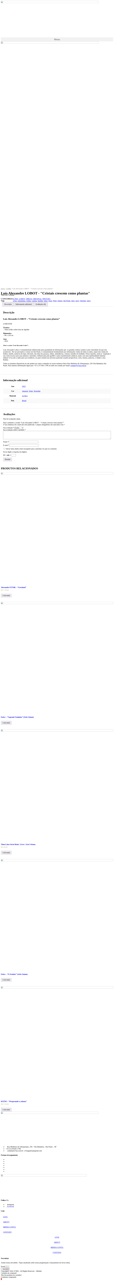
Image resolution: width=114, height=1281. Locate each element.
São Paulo (66, 301)
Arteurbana (21, 301)
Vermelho (37, 391)
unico (89, 301)
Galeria (34, 301)
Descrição (8, 304)
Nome (6, 442)
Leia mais (6, 595)
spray (77, 301)
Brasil (24, 401)
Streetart (83, 301)
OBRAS (29, 299)
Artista (28, 301)
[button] (57, 39)
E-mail (6, 445)
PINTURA (46, 299)
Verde (31, 391)
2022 (24, 386)
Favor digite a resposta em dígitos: (15, 452)
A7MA (8, 289)
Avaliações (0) (40, 304)
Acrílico (25, 396)
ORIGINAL (37, 299)
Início (3, 289)
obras (50, 301)
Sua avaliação (8, 428)
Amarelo (25, 391)
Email (3, 1266)
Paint (55, 301)
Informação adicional (24, 304)
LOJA (5, 1217)
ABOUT (6, 1222)
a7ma (15, 301)
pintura (59, 301)
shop (73, 301)
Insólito (40, 301)
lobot (45, 301)
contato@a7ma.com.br (78, 365)
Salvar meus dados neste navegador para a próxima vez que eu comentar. (31, 449)
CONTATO (7, 1232)
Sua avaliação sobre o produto (14, 430)
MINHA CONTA (9, 1227)
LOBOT (22, 299)
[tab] (8, 304)
